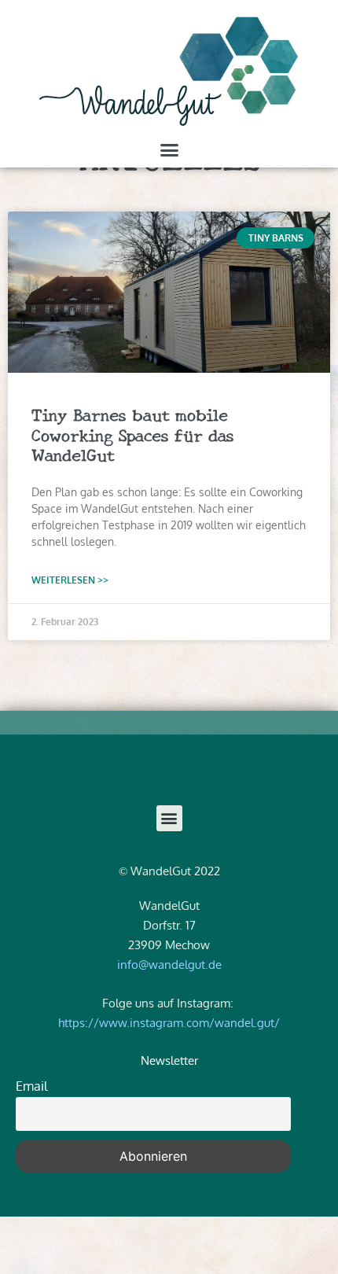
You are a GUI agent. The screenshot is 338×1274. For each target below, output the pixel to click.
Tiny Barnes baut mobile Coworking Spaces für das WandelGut (132, 433)
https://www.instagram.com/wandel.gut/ (169, 1022)
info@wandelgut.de (169, 964)
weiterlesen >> (69, 580)
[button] (169, 150)
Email (31, 1086)
